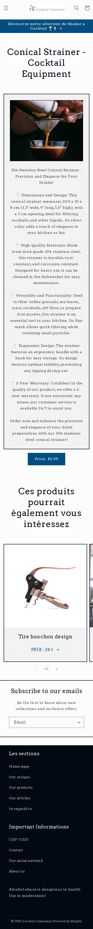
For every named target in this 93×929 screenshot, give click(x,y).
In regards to (20, 809)
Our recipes (19, 777)
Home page (19, 766)
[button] (6, 8)
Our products (21, 788)
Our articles (19, 798)
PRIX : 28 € (42, 649)
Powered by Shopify (67, 921)
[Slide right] (57, 669)
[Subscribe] (78, 722)
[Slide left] (36, 669)
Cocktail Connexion (38, 921)
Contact (16, 850)
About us (17, 871)
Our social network (26, 861)
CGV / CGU (18, 839)
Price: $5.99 (46, 459)
